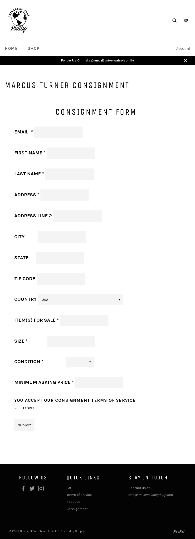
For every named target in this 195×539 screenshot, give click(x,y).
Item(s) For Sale (36, 320)
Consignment (77, 509)
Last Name (29, 174)
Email (23, 132)
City (26, 236)
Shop (33, 48)
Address (26, 195)
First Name (29, 153)
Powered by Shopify (72, 531)
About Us (74, 502)
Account (183, 48)
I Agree (29, 408)
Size (29, 341)
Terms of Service (79, 495)
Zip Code (24, 278)
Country (25, 299)
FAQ (70, 488)
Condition (38, 361)
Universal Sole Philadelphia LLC (39, 531)
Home (11, 48)
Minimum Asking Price (44, 382)
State (21, 257)
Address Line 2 (33, 216)
